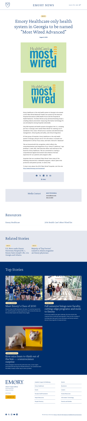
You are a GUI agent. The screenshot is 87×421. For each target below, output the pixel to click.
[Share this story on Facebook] (36, 175)
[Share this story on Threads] (46, 175)
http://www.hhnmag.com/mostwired (34, 168)
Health (43, 16)
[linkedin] (17, 415)
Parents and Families (66, 401)
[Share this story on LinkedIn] (43, 175)
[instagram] (11, 415)
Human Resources (65, 393)
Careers (63, 390)
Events (36, 390)
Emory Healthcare (39, 386)
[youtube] (14, 415)
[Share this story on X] (40, 175)
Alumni (63, 382)
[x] (9, 415)
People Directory (39, 401)
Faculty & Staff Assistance (41, 393)
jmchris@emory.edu (51, 195)
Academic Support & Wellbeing (42, 382)
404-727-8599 (49, 197)
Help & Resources (39, 397)
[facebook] (6, 415)
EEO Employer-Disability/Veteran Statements (72, 414)
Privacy (55, 414)
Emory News (43, 5)
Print (44, 179)
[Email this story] (50, 175)
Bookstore (64, 386)
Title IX (59, 414)
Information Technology (67, 397)
